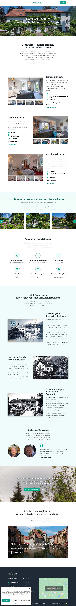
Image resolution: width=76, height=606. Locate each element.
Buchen (63, 2)
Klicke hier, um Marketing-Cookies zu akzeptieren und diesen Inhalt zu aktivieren (53, 588)
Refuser (15, 600)
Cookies (15, 603)
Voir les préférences (25, 600)
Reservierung (50, 107)
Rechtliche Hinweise (56, 603)
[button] (29, 588)
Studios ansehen (46, 489)
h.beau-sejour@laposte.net (14, 586)
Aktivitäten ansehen (18, 552)
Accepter (6, 600)
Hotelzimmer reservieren (31, 489)
